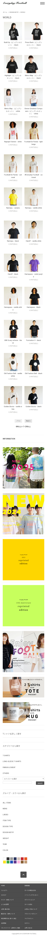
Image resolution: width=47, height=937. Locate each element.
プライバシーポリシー (31, 914)
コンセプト (4, 890)
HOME (3, 885)
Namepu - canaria (13, 208)
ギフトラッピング (30, 900)
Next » (28, 421)
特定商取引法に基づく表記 (8, 918)
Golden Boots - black (33, 407)
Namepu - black (13, 241)
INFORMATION (9, 439)
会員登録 (3, 923)
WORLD (22, 12)
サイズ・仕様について (7, 900)
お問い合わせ (28, 928)
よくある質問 (5, 904)
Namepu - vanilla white (33, 208)
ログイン (27, 923)
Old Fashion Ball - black (33, 373)
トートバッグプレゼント (31, 895)
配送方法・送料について (8, 914)
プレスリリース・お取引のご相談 (10, 928)
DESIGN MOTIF (13, 12)
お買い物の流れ (5, 909)
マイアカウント (29, 918)
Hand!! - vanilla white (33, 241)
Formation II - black (33, 340)
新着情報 (27, 885)
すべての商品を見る (30, 890)
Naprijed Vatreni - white (13, 142)
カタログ (3, 895)
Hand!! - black (13, 274)
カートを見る (28, 904)
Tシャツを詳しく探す (12, 734)
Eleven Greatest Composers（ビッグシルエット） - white (33, 111)
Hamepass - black (33, 307)
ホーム (5, 12)
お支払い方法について (31, 909)
